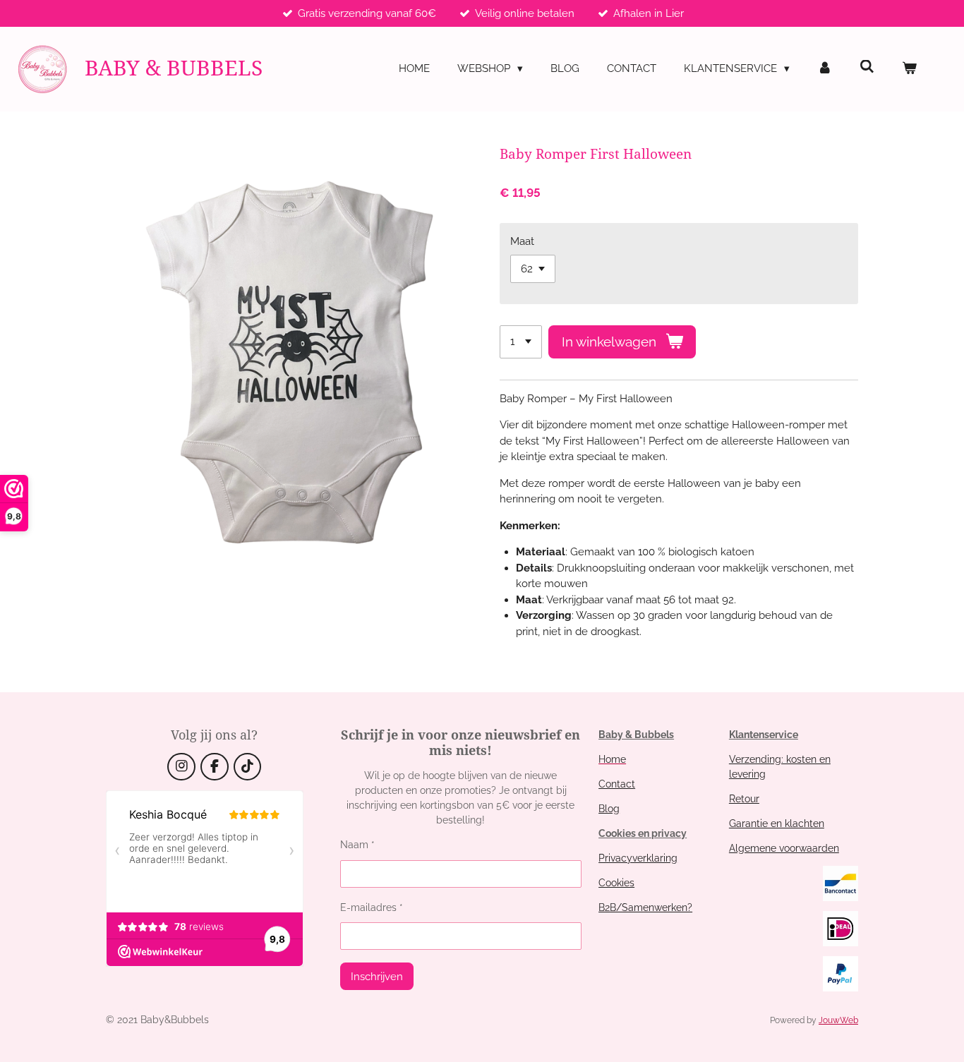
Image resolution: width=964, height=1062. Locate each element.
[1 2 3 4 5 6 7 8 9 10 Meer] (521, 341)
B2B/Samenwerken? (645, 907)
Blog (609, 808)
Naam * (357, 844)
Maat (522, 241)
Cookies (616, 882)
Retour (744, 798)
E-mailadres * (371, 907)
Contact (616, 784)
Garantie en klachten (776, 823)
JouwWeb (838, 1020)
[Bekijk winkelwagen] (909, 68)
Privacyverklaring (637, 858)
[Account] (825, 68)
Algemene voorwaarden (784, 848)
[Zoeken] (867, 67)
